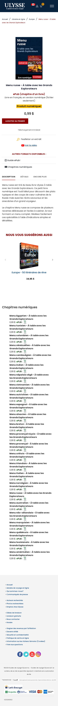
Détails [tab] (24, 176)
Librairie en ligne (18, 19)
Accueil (5, 19)
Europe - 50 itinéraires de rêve (29, 272)
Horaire (9, 622)
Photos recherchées (15, 603)
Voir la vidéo (31, 145)
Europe (32, 19)
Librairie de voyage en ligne (18, 588)
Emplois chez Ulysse (15, 607)
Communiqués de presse (17, 594)
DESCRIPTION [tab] (8, 176)
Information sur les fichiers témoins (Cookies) (26, 641)
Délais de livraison (14, 613)
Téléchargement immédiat (29, 130)
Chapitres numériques (19, 166)
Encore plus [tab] (40, 176)
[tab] (29, 307)
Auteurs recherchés (15, 600)
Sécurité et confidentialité (18, 635)
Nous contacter (13, 619)
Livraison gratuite (14, 616)
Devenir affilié (12, 631)
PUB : (19, 322)
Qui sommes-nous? (15, 591)
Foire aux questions (15, 644)
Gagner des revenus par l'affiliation (21, 628)
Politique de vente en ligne (18, 638)
